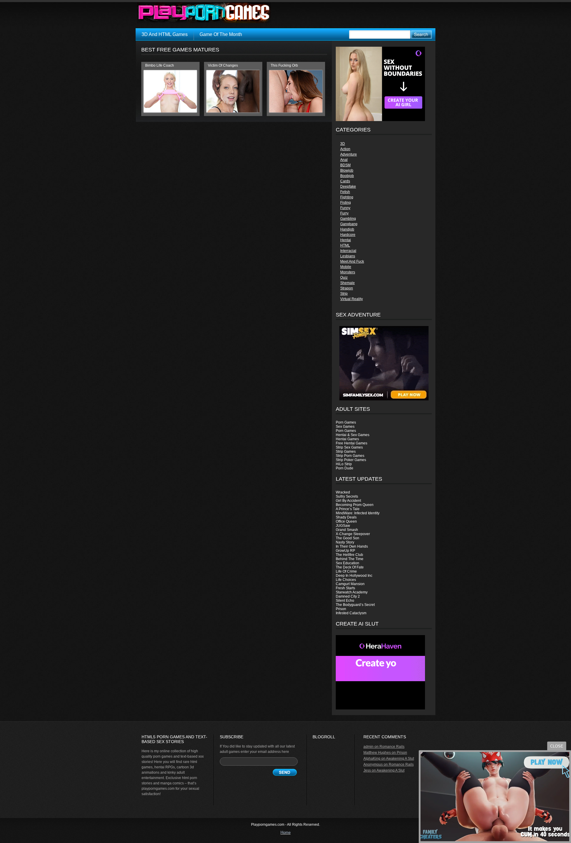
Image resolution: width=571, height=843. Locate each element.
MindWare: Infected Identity (357, 513)
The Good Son (347, 538)
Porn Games (346, 422)
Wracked (343, 492)
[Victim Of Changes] (233, 111)
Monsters (347, 272)
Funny (345, 208)
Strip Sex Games (349, 447)
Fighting (346, 197)
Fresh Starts (345, 588)
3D (342, 144)
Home (285, 832)
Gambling (348, 219)
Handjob (347, 229)
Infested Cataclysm (351, 613)
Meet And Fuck (352, 261)
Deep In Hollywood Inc (354, 576)
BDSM (345, 165)
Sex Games (345, 426)
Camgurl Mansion (350, 584)
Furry (344, 213)
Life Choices (346, 580)
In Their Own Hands (352, 546)
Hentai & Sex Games (352, 435)
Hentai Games (347, 439)
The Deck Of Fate (350, 567)
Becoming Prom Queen (355, 505)
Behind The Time (349, 559)
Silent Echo (345, 600)
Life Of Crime (346, 571)
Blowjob (346, 170)
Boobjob (347, 176)
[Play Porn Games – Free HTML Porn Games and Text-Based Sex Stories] (204, 12)
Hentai (345, 240)
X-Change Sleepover (353, 534)
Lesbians (347, 256)
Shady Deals (346, 517)
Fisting (345, 202)
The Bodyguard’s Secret (355, 605)
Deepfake (348, 186)
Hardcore (347, 235)
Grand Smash (347, 530)
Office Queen (346, 521)
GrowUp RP (345, 551)
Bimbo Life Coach (159, 65)
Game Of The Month (221, 34)
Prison (341, 609)
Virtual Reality (351, 299)
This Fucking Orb (284, 65)
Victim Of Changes (223, 65)
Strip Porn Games (350, 456)
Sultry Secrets (347, 496)
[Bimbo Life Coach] (170, 111)
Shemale (347, 283)
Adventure (348, 154)
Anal (344, 160)
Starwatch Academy (352, 592)
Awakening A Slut (400, 758)
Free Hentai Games (351, 443)
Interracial (348, 251)
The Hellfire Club (349, 555)
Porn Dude (344, 468)
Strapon (346, 288)
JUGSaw (343, 526)
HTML (345, 245)
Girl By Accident (348, 501)
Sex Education (347, 563)
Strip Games (346, 451)
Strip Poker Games (351, 460)
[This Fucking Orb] (295, 111)
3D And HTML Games (165, 34)
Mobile (345, 267)
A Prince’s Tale (348, 509)
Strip (344, 294)
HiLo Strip (344, 464)
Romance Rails (391, 747)
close (556, 746)
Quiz (344, 277)
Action (345, 149)
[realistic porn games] (380, 120)
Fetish (345, 192)
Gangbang (348, 224)
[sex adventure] (384, 363)
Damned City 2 (348, 596)
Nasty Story (345, 542)
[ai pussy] (380, 708)
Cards (345, 181)
